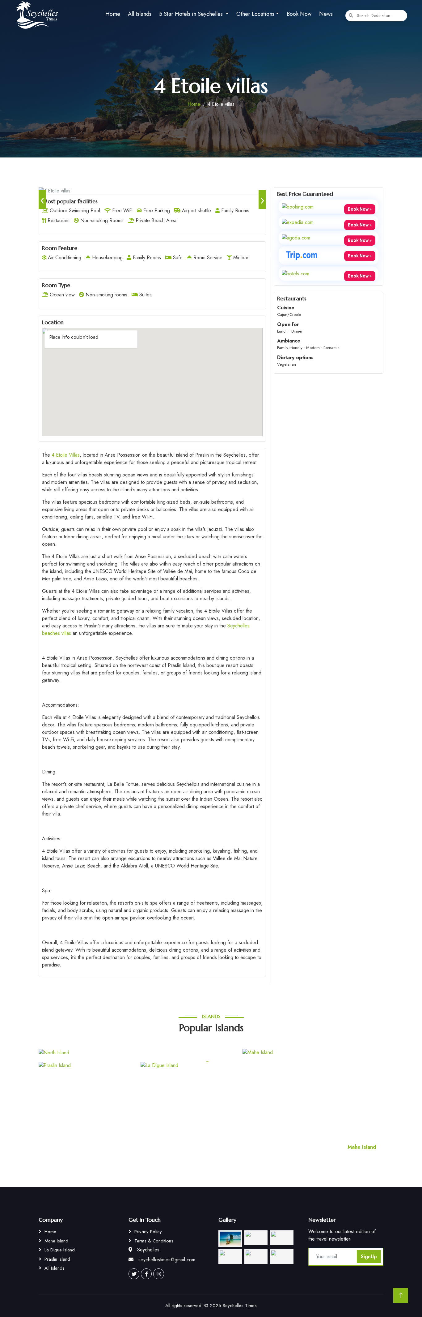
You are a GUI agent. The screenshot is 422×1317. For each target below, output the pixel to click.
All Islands (139, 14)
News (326, 14)
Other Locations (255, 14)
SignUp (369, 1256)
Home (112, 14)
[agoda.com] (296, 237)
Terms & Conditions (153, 1240)
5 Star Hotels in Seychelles (191, 14)
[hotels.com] (295, 273)
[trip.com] (302, 255)
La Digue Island (59, 1249)
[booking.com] (298, 206)
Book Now (299, 14)
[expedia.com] (298, 222)
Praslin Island (57, 1259)
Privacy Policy (148, 1231)
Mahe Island (56, 1240)
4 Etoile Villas (66, 454)
